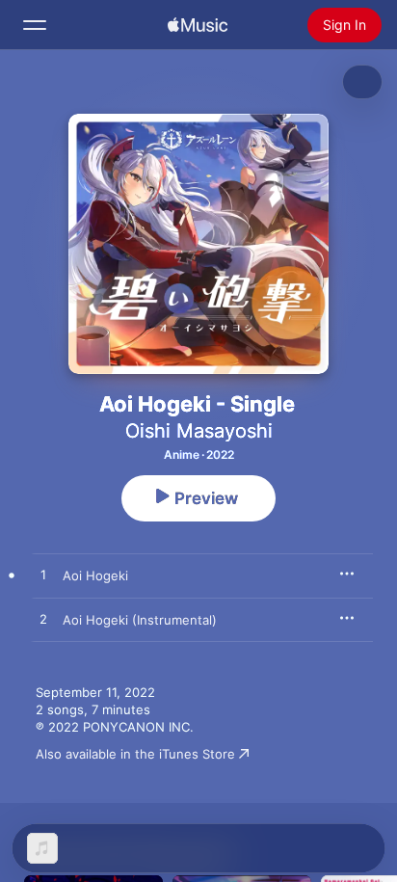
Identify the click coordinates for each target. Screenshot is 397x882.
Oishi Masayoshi (199, 430)
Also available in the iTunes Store (135, 754)
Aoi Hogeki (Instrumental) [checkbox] (140, 620)
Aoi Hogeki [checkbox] (95, 575)
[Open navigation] (34, 25)
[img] (197, 25)
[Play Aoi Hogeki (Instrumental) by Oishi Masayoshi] (43, 619)
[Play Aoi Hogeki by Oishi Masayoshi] (43, 575)
